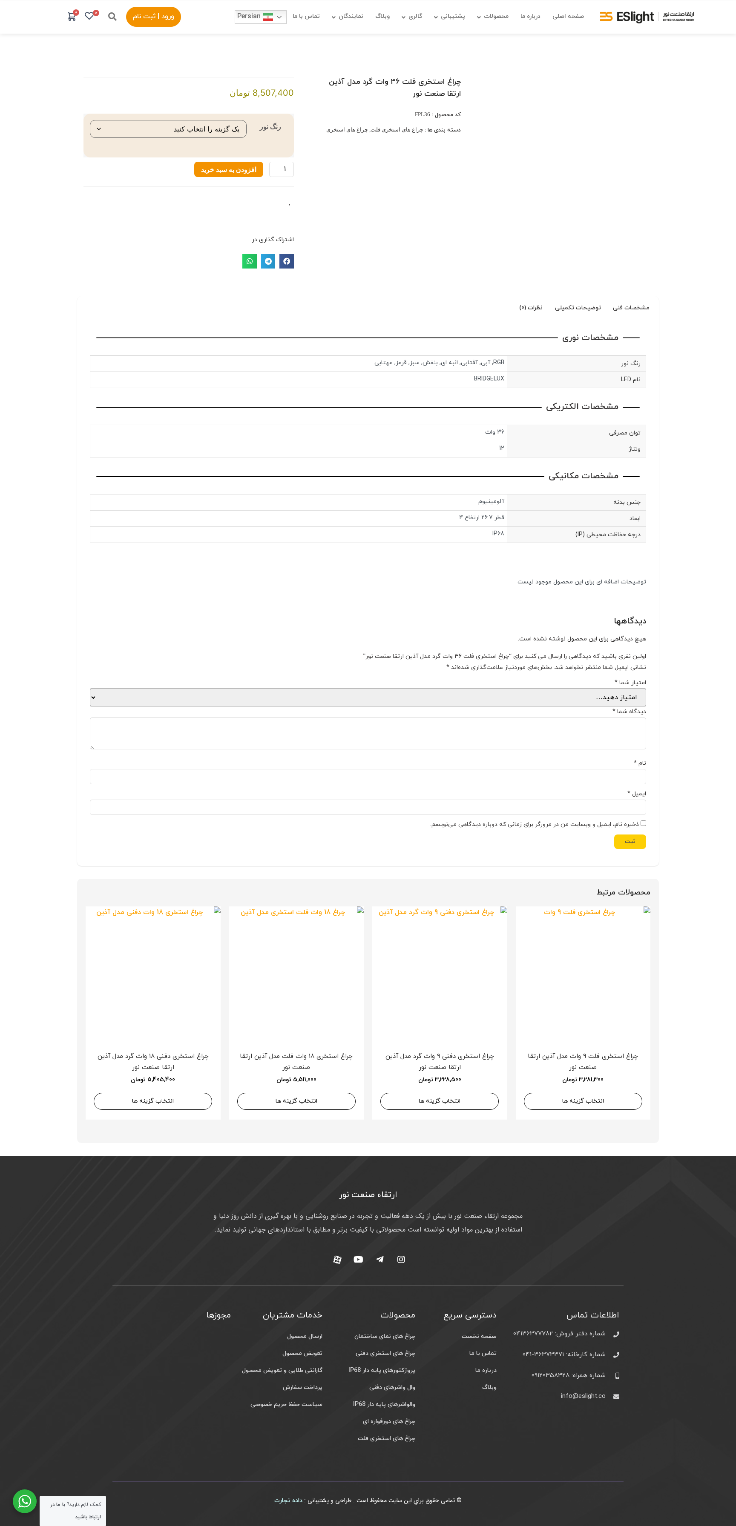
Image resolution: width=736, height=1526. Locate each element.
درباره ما (486, 1370)
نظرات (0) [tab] (531, 308)
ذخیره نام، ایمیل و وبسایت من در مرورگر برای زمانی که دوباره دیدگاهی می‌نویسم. (534, 825)
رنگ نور (270, 126)
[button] (113, 17)
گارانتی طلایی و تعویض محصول (282, 1370)
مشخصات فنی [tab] (631, 308)
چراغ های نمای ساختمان (384, 1336)
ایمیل (636, 794)
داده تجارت (288, 1501)
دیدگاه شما (629, 712)
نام (640, 763)
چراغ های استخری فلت (397, 129)
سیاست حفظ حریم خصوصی (286, 1404)
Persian (250, 16)
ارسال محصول (304, 1336)
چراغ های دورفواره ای (389, 1421)
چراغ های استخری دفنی (385, 1353)
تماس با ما (483, 1353)
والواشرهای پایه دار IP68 (384, 1404)
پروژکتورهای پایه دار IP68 (381, 1370)
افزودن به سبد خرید (228, 169)
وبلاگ (489, 1387)
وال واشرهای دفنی (392, 1387)
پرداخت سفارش (302, 1387)
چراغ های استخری (347, 129)
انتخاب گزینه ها (583, 1101)
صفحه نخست (479, 1336)
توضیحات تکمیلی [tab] (578, 308)
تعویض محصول (302, 1353)
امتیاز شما (630, 683)
